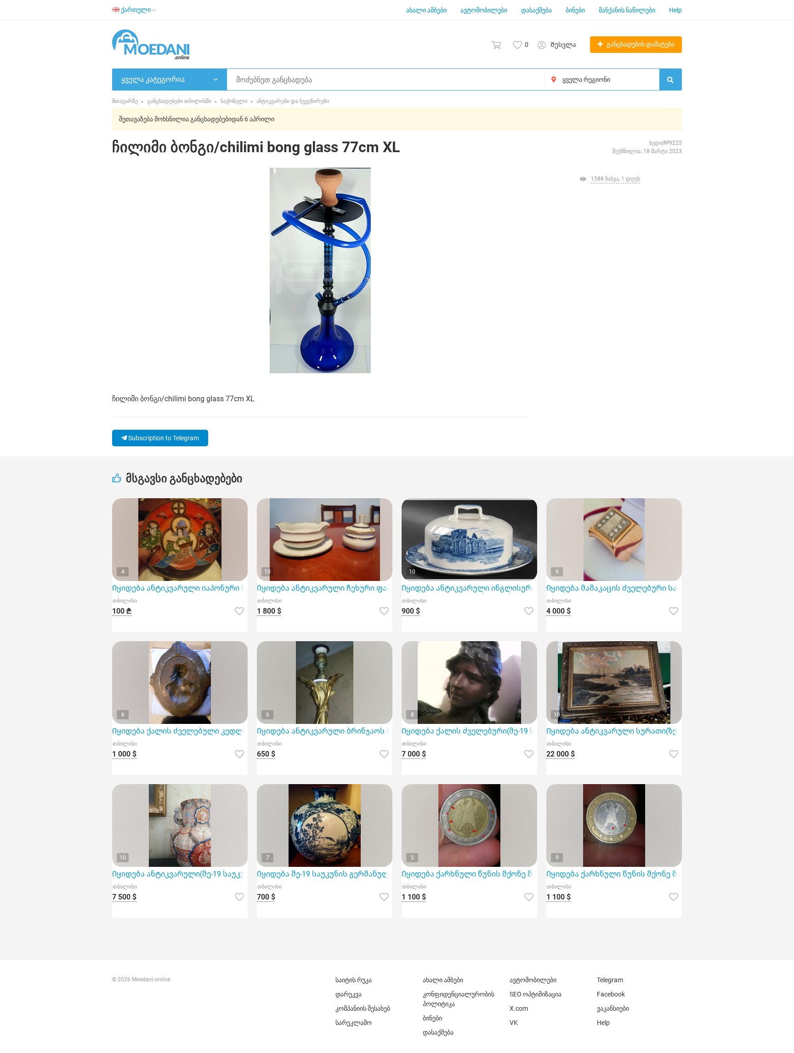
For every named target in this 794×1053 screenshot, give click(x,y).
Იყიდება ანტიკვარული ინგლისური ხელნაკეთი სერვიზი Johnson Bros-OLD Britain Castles (469, 588)
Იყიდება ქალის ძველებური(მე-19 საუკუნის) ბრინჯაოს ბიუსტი (469, 731)
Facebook (611, 994)
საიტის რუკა (353, 980)
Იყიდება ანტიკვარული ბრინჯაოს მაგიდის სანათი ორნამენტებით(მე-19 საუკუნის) (324, 731)
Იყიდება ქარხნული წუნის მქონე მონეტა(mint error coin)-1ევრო (614, 874)
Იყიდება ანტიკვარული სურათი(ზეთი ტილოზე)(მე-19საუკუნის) (614, 731)
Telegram (610, 980)
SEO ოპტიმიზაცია (535, 994)
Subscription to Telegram (163, 438)
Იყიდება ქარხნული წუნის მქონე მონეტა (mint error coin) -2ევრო (469, 874)
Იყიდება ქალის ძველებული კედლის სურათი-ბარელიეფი (180, 731)
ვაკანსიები (613, 1008)
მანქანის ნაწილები (627, 10)
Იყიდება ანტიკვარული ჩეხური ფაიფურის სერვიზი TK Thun (324, 588)
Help (675, 10)
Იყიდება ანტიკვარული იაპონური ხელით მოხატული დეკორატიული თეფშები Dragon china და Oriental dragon (180, 588)
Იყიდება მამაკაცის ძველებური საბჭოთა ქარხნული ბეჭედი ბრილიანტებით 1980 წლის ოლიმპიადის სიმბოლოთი (614, 588)
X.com (519, 1008)
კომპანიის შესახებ (362, 1008)
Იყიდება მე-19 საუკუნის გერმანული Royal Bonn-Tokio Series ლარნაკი (324, 874)
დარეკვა (348, 994)
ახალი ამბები (426, 10)
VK (514, 1022)
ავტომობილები (483, 10)
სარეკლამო (353, 1022)
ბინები (575, 10)
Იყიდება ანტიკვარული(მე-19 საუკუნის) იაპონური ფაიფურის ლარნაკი (180, 874)
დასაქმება (536, 10)
